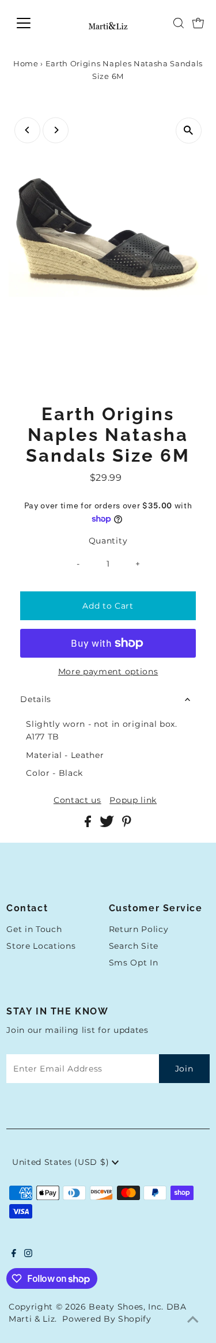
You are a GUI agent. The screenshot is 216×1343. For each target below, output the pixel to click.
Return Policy (139, 929)
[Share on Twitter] (108, 824)
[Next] (56, 130)
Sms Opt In (133, 962)
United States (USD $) (62, 1162)
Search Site (133, 945)
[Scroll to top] (192, 1319)
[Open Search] (178, 23)
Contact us (77, 801)
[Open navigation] (32, 23)
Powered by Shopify (106, 1318)
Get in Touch (34, 929)
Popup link (133, 801)
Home (26, 63)
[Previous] (27, 130)
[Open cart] (198, 23)
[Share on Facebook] (89, 824)
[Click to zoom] (189, 131)
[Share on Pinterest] (126, 824)
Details (35, 699)
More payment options (108, 671)
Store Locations (40, 945)
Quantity (108, 540)
